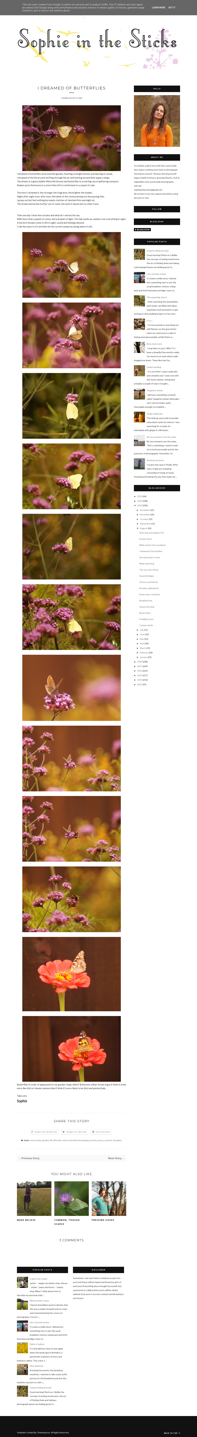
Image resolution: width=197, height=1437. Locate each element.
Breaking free (145, 600)
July (142, 630)
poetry (100, 1140)
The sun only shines (149, 569)
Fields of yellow (37, 1344)
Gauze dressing (146, 606)
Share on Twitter (76, 1132)
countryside (35, 1140)
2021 (139, 496)
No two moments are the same (161, 437)
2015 (139, 675)
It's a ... (150, 320)
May (142, 639)
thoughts (117, 1140)
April (142, 643)
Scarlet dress (145, 539)
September (145, 523)
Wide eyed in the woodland (152, 545)
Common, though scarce (67, 1221)
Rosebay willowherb (149, 588)
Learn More (158, 7)
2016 (139, 670)
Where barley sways (39, 1300)
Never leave (145, 613)
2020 (139, 501)
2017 (139, 666)
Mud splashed (36, 1366)
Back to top (171, 1433)
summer (108, 1140)
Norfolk (73, 1140)
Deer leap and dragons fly (151, 532)
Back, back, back (154, 343)
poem (93, 1140)
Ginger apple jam (155, 413)
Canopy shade (146, 625)
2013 (139, 684)
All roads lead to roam (149, 557)
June (142, 634)
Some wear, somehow (149, 594)
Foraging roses (146, 619)
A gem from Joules (38, 1278)
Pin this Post (103, 1132)
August (143, 528)
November (145, 514)
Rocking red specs (155, 460)
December (145, 510)
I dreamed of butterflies (150, 551)
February (144, 652)
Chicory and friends (148, 582)
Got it (171, 7)
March (143, 648)
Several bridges (146, 576)
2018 (139, 661)
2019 (139, 505)
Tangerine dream (155, 390)
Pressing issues (103, 1219)
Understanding (154, 367)
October (144, 519)
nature (65, 1140)
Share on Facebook (46, 1132)
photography (84, 1140)
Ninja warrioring (146, 563)
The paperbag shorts (157, 297)
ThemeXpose (43, 1432)
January (143, 657)
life (51, 1140)
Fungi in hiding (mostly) (158, 250)
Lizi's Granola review (156, 274)
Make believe (26, 1219)
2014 (139, 679)
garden (45, 1140)
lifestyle (57, 1140)
